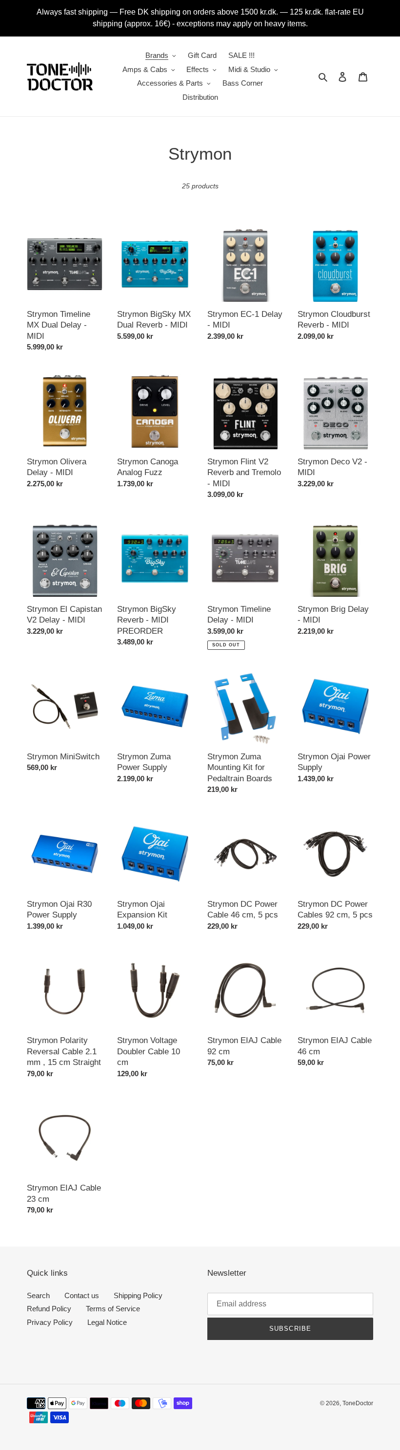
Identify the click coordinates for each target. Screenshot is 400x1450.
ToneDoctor (357, 1403)
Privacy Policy (50, 1322)
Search (38, 1295)
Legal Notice (107, 1322)
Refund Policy (49, 1308)
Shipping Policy (138, 1295)
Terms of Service (113, 1308)
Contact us (81, 1295)
